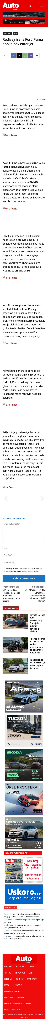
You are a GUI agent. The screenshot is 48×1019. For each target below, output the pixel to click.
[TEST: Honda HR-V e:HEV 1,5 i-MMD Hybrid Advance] (15, 666)
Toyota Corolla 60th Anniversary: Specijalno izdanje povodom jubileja (37, 623)
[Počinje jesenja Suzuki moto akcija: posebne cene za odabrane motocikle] (15, 645)
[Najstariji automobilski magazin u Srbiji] (11, 6)
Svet (15, 33)
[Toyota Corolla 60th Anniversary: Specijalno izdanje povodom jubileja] (15, 621)
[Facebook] (13, 55)
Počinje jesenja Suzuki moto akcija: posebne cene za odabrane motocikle (37, 645)
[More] (37, 55)
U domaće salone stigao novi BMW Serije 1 (37, 598)
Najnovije (7, 33)
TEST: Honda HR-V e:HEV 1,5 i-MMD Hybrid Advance (37, 663)
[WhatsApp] (25, 55)
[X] (19, 55)
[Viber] (30, 55)
